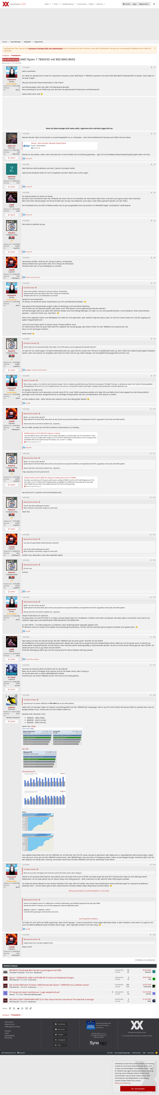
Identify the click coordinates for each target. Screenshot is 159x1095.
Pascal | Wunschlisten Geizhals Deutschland (48, 143)
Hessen (17, 686)
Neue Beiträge (15, 42)
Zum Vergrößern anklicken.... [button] (89, 919)
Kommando (147, 987)
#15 (154, 597)
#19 (154, 865)
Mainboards (38, 973)
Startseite (150, 1053)
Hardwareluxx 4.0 (9, 1053)
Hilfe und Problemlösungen (32, 994)
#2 (155, 133)
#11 (154, 453)
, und (36, 370)
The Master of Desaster (17, 973)
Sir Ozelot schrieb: (30, 700)
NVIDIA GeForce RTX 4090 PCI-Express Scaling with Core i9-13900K (50, 478)
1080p (33, 726)
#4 (155, 192)
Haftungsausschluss (12, 1026)
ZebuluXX (148, 972)
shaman (12, 994)
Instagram (62, 1040)
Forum (4, 42)
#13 (154, 535)
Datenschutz (9, 1024)
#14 (154, 560)
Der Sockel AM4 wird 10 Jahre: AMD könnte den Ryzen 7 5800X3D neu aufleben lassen (49, 984)
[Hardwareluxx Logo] (14, 4)
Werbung (8, 1038)
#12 (154, 497)
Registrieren (38, 42)
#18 (154, 695)
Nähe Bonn (16, 154)
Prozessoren (32, 980)
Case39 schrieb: (29, 288)
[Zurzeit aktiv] (11, 705)
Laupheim (16, 248)
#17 (154, 665)
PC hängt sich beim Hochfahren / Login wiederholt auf (34, 992)
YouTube (61, 1029)
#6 (155, 258)
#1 (155, 67)
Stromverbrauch (28, 771)
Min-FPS (25, 749)
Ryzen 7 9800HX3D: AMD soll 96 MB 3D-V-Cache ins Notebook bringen (41, 977)
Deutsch (22, 1053)
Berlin (18, 90)
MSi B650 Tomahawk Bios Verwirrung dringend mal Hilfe (35, 970)
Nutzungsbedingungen (122, 1053)
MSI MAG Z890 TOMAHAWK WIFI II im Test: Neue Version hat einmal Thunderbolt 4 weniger (51, 999)
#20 (154, 935)
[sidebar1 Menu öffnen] (154, 4)
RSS (59, 1045)
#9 (155, 376)
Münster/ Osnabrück (13, 718)
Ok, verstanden (138, 1088)
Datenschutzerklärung (122, 1083)
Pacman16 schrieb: (30, 343)
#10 (154, 409)
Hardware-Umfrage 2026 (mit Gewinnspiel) (45, 48)
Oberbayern (16, 278)
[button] (50, 4)
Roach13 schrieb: (29, 380)
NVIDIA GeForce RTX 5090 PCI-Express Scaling (42, 433)
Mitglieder (27, 42)
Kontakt (8, 1031)
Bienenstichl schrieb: (31, 414)
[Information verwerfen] (154, 48)
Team (7, 1033)
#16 (154, 637)
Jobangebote (9, 1035)
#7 (155, 283)
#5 (155, 221)
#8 (155, 339)
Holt (149, 979)
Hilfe (144, 1053)
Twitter (60, 1034)
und (32, 277)
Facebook (61, 1024)
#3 (155, 164)
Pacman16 (7, 63)
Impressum (9, 1022)
